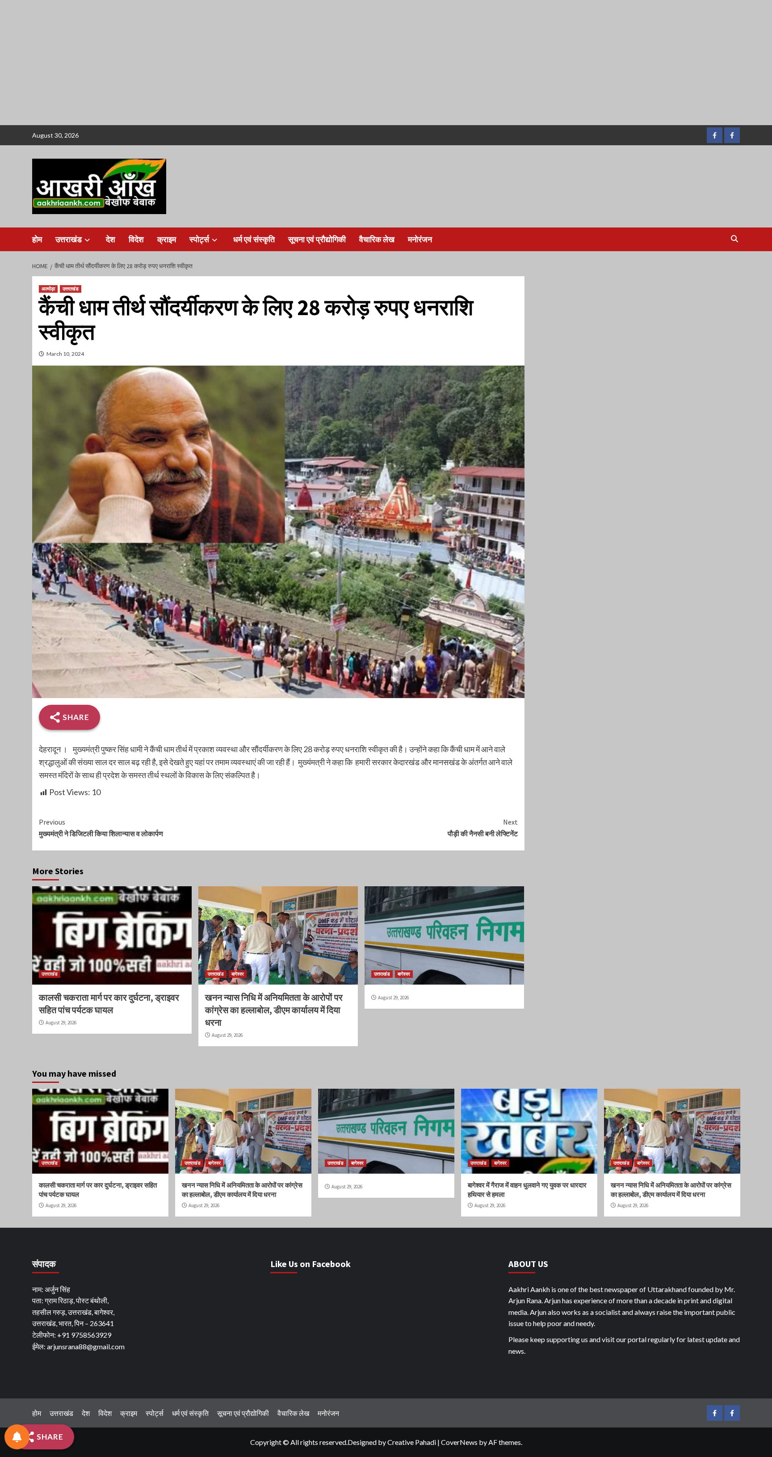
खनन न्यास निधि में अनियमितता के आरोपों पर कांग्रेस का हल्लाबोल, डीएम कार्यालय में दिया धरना (274, 1010)
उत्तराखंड (68, 239)
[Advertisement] (268, 62)
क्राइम (166, 239)
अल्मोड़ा (48, 289)
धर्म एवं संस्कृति (254, 239)
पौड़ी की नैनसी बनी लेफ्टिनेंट (483, 827)
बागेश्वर (237, 974)
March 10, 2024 (65, 353)
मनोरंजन (420, 239)
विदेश (136, 239)
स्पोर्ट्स (199, 239)
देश (110, 239)
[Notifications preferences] (16, 1436)
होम (37, 239)
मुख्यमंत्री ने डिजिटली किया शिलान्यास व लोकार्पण (101, 827)
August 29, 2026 (61, 1022)
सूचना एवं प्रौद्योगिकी (317, 239)
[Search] (734, 238)
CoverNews (459, 1442)
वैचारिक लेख (376, 239)
